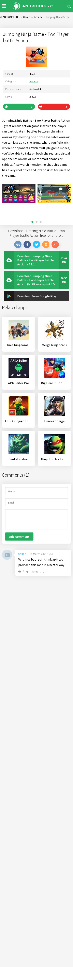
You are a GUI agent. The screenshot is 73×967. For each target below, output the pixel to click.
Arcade (33, 81)
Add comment (19, 536)
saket (22, 554)
